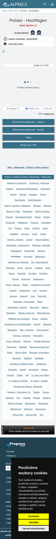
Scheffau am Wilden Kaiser (21, 364)
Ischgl (19, 268)
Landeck (13, 290)
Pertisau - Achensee (21, 336)
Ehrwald (9, 217)
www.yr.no (49, 113)
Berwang (37, 206)
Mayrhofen (34, 307)
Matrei (40, 302)
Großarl (29, 240)
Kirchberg (32, 273)
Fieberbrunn (23, 222)
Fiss (10, 228)
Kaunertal (21, 273)
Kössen (15, 279)
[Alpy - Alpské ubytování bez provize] (14, 4)
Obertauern (12, 330)
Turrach (45, 392)
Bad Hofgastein (34, 200)
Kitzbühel (43, 273)
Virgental (26, 398)
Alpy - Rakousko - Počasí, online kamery (28, 167)
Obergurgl (47, 324)
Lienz (32, 296)
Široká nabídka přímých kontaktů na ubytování (29, 431)
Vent (18, 398)
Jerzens (28, 268)
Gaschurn (25, 234)
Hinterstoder (29, 251)
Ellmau (38, 217)
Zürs (41, 415)
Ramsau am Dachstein (39, 347)
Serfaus (44, 370)
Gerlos (35, 234)
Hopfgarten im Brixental (18, 262)
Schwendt (12, 370)
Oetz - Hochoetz (27, 330)
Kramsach (26, 279)
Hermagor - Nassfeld (41, 245)
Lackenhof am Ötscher (40, 285)
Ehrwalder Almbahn (23, 217)
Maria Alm (42, 296)
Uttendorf (10, 398)
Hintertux (41, 251)
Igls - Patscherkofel (39, 262)
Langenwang (24, 290)
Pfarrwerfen (38, 336)
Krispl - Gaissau (13, 285)
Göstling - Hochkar (15, 240)
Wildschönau (15, 409)
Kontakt (10, 451)
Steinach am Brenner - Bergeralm (28, 386)
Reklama (11, 456)
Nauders (44, 319)
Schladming (41, 364)
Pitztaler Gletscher (42, 341)
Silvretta (10, 375)
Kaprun (12, 273)
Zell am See (18, 415)
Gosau (43, 234)
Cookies (11, 494)
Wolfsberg (28, 409)
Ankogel (22, 194)
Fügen (27, 228)
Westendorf (43, 403)
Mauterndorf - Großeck (17, 307)
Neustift (37, 324)
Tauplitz (36, 392)
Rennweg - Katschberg (39, 352)
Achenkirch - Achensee (39, 183)
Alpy (9, 518)
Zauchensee (40, 409)
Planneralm (11, 347)
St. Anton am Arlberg (40, 375)
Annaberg (33, 194)
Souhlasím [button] (33, 516)
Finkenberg (46, 222)
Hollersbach (40, 256)
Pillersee (27, 341)
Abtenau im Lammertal (16, 183)
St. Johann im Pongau (18, 381)
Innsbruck (10, 268)
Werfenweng (30, 403)
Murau (35, 319)
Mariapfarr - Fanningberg (23, 302)
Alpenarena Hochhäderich (27, 189)
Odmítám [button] (33, 522)
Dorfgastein (28, 211)
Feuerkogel (10, 222)
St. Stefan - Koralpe (39, 381)
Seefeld (22, 370)
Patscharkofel (43, 330)
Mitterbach (11, 313)
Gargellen (14, 234)
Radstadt (23, 347)
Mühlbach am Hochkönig (19, 319)
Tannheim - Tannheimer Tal (18, 392)
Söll (27, 375)
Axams (43, 194)
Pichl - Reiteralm (13, 341)
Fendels (46, 217)
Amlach (13, 194)
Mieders (45, 307)
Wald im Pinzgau (15, 403)
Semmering (34, 370)
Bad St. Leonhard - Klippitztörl (18, 206)
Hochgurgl (28, 256)
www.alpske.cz (28, 25)
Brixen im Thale (13, 211)
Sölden (20, 375)
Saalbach (28, 358)
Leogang (43, 290)
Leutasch (24, 296)
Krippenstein (38, 279)
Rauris (10, 352)
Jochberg (39, 268)
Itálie (9, 523)
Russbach (16, 358)
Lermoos (13, 296)
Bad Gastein (20, 200)
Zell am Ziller (31, 415)
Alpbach (9, 189)
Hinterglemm (16, 251)
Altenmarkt (45, 189)
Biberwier (47, 206)
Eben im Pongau (42, 211)
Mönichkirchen (43, 313)
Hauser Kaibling (42, 240)
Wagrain (36, 398)
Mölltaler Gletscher (26, 313)
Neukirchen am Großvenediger (18, 324)
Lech (35, 290)
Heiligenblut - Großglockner (18, 245)
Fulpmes (36, 228)
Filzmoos (34, 222)
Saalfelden (39, 358)
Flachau (18, 228)
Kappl (47, 268)
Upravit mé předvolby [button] (34, 528)
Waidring (46, 398)
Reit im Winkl (21, 352)
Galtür (45, 228)
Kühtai (25, 285)
